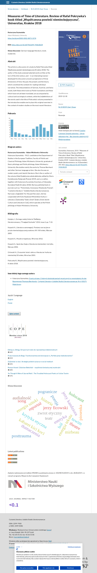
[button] (19, 547)
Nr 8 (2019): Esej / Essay (39, 9)
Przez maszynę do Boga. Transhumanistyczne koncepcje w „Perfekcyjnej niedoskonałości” (40, 356)
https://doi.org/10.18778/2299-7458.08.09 (27, 45)
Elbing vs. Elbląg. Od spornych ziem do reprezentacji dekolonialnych (32, 350)
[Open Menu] (7, 2)
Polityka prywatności (74, 547)
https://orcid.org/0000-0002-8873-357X (22, 38)
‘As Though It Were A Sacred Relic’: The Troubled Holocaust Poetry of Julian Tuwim (38, 373)
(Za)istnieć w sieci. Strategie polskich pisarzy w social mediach (30, 362)
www (49, 530)
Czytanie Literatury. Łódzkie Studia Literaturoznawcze (30, 2)
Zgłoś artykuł (14, 314)
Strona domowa (13, 9)
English (10, 299)
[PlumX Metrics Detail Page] (63, 201)
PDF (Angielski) (67, 85)
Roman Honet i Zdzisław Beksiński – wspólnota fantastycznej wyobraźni (34, 367)
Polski (10, 303)
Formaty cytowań (66, 172)
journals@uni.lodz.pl (21, 537)
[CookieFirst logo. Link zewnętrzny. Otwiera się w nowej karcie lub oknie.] (17, 549)
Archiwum (24, 9)
